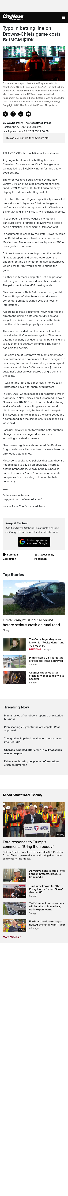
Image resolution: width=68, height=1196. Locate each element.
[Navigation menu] (64, 17)
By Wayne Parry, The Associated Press (27, 123)
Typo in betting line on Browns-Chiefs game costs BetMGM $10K (32, 34)
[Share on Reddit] (20, 114)
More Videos (11, 937)
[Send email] (28, 114)
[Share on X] (5, 114)
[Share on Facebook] (13, 114)
